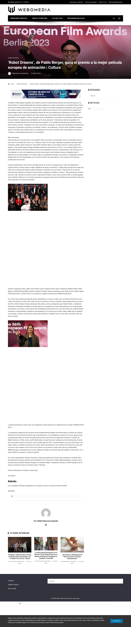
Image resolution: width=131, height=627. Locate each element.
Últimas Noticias (13, 58)
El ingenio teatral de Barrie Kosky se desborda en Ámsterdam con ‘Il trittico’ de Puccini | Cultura (19, 556)
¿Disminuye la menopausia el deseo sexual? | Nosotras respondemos (72, 556)
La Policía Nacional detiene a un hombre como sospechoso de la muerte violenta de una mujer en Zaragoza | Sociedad (45, 555)
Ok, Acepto (116, 621)
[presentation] (10, 552)
